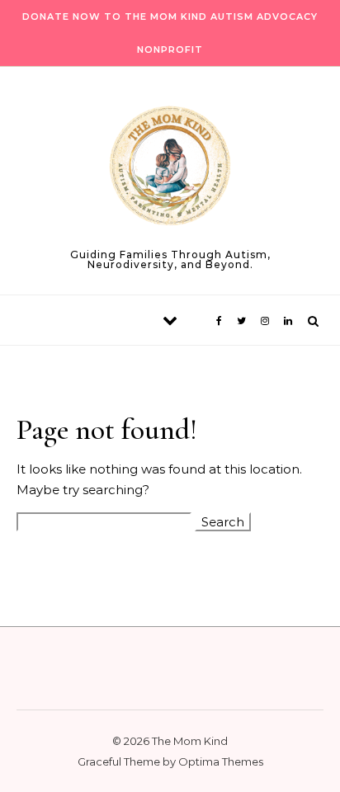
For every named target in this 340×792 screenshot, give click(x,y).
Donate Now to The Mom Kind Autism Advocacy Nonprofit (170, 33)
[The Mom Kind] (170, 169)
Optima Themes (220, 761)
